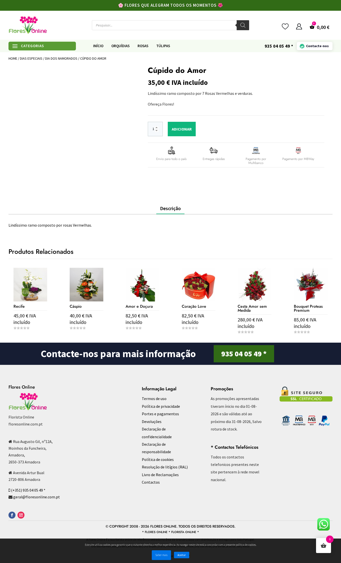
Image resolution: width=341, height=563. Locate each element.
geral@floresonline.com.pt (36, 496)
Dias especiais (31, 58)
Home (12, 58)
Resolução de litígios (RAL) (165, 466)
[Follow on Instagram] (20, 515)
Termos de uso (154, 398)
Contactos (151, 482)
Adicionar (182, 129)
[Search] (243, 25)
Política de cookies (158, 459)
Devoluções (152, 421)
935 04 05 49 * (244, 353)
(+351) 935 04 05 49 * (28, 490)
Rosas (143, 46)
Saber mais (161, 555)
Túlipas (163, 46)
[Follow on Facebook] (11, 515)
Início (98, 46)
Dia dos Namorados (61, 58)
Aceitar (181, 555)
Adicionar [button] (30, 337)
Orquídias (120, 46)
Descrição (170, 208)
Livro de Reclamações (160, 474)
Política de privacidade (161, 406)
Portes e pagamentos (160, 413)
